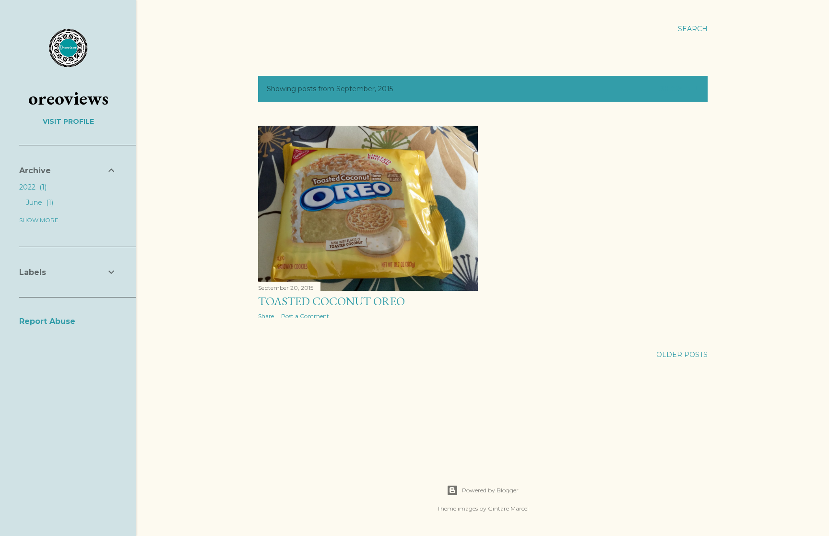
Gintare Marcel (508, 508)
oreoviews (68, 97)
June (38, 202)
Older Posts (682, 354)
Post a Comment (305, 316)
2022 (32, 187)
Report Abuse (47, 321)
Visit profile (68, 121)
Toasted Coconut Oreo (331, 301)
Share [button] (266, 316)
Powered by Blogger (490, 490)
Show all (679, 88)
